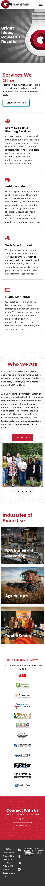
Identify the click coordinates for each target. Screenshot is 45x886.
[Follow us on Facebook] (19, 856)
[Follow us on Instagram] (19, 862)
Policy (27, 850)
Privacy (28, 848)
